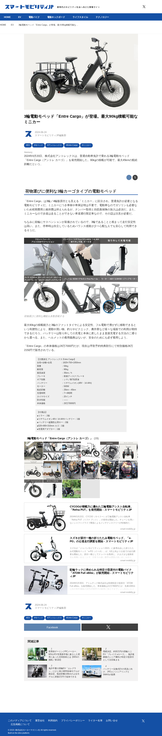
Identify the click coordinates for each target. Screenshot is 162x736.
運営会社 (40, 720)
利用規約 (53, 720)
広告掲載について (20, 724)
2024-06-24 (41, 132)
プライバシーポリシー (73, 720)
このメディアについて (20, 720)
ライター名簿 (95, 720)
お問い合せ (112, 720)
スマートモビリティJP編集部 (50, 135)
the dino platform (22, 733)
